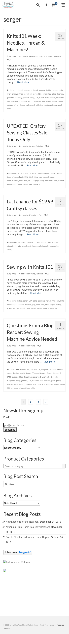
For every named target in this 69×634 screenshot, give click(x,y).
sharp (60, 101)
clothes (20, 94)
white (33, 388)
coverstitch (47, 94)
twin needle (44, 105)
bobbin (49, 90)
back (22, 173)
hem (47, 301)
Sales (50, 56)
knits (47, 97)
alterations (13, 242)
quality (58, 380)
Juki (36, 97)
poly (33, 304)
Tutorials (39, 146)
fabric (54, 94)
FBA (26, 177)
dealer (26, 377)
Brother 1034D (19, 373)
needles (24, 101)
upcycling (53, 308)
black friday (22, 242)
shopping (49, 384)
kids (41, 380)
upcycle (46, 308)
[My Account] (46, 5)
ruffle (47, 304)
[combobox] (34, 466)
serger (48, 101)
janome (26, 97)
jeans (45, 177)
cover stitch (37, 94)
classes (40, 173)
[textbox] (34, 466)
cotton (25, 301)
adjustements (14, 173)
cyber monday (52, 242)
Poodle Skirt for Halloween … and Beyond (28, 537)
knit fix (41, 97)
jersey (32, 97)
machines (60, 97)
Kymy (14, 146)
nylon (30, 101)
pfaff (43, 101)
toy (12, 388)
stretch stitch (31, 308)
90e (17, 369)
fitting (36, 177)
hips (40, 177)
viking (21, 388)
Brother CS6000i (32, 373)
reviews (10, 384)
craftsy (52, 173)
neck (21, 181)
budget (14, 377)
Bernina (60, 369)
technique (11, 184)
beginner (28, 173)
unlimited (19, 184)
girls (56, 377)
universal (53, 105)
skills (55, 181)
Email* (6, 417)
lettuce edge (12, 304)
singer (56, 384)
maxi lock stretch (13, 101)
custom (58, 173)
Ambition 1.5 (35, 369)
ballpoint (42, 90)
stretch (16, 105)
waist (30, 184)
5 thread (34, 90)
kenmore (35, 380)
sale (25, 181)
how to (18, 246)
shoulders (49, 181)
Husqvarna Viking (13, 380)
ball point (12, 301)
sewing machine (13, 308)
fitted (31, 177)
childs (20, 377)
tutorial (39, 308)
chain (14, 94)
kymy (14, 56)
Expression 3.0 (48, 377)
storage (10, 105)
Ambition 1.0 (24, 369)
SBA (30, 181)
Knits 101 (43, 56)
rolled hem (40, 304)
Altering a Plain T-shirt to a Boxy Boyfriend (28, 527)
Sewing (56, 56)
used (16, 388)
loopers (52, 97)
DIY (30, 301)
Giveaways (34, 56)
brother (55, 90)
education (11, 246)
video (25, 184)
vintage (27, 388)
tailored (61, 181)
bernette (52, 369)
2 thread (12, 90)
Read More (23, 82)
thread (22, 105)
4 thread (27, 90)
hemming (18, 97)
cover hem (28, 94)
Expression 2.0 (35, 377)
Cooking (37, 242)
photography (44, 246)
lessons (51, 177)
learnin (28, 246)
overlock (28, 304)
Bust (34, 173)
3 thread (19, 90)
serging (22, 384)
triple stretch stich (32, 105)
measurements (12, 181)
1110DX (12, 369)
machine (47, 380)
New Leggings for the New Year (22, 521)
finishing (60, 94)
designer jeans (12, 177)
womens (36, 184)
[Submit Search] (5, 484)
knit (58, 301)
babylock (44, 369)
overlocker (37, 101)
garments (10, 97)
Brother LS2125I (46, 373)
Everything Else (35, 215)
